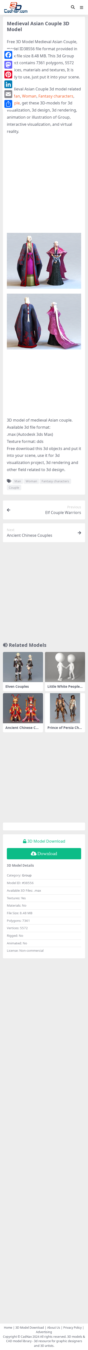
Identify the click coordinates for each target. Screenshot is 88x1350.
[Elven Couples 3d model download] (23, 667)
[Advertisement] (44, 184)
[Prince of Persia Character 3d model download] (65, 708)
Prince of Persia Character (64, 729)
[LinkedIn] (8, 84)
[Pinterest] (8, 74)
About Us (53, 1327)
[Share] (8, 104)
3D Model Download (29, 1327)
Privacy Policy (72, 1327)
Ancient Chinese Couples (22, 729)
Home (8, 1327)
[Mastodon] (8, 65)
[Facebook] (8, 55)
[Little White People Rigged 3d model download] (65, 667)
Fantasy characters (55, 96)
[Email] (8, 94)
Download (47, 853)
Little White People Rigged (63, 688)
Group (27, 875)
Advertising (44, 1332)
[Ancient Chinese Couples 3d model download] (23, 708)
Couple (14, 487)
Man (16, 96)
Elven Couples (17, 686)
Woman (29, 96)
